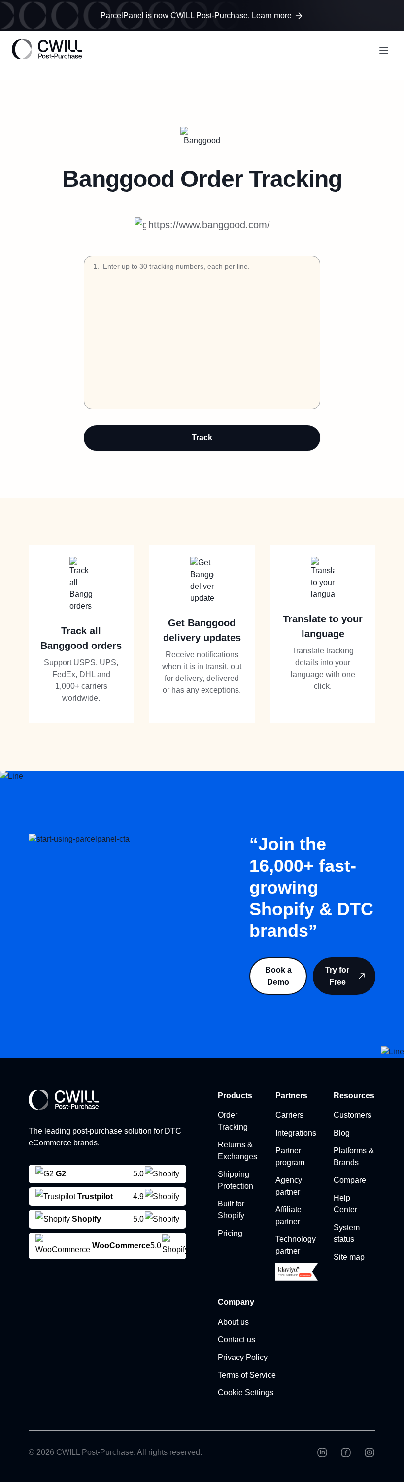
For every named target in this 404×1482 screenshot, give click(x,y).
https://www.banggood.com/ (209, 224)
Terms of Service (247, 1375)
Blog (342, 1133)
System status (347, 1233)
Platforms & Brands (354, 1156)
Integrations (295, 1133)
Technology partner (295, 1245)
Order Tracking (233, 1121)
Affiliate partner (288, 1215)
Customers (352, 1115)
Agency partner (288, 1186)
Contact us (236, 1339)
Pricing (230, 1233)
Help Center (345, 1204)
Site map (349, 1257)
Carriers (289, 1115)
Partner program (289, 1156)
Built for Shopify (231, 1210)
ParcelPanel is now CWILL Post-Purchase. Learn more (196, 15)
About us (233, 1322)
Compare (350, 1180)
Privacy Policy (243, 1357)
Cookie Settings (245, 1393)
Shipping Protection (235, 1180)
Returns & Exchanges (237, 1151)
